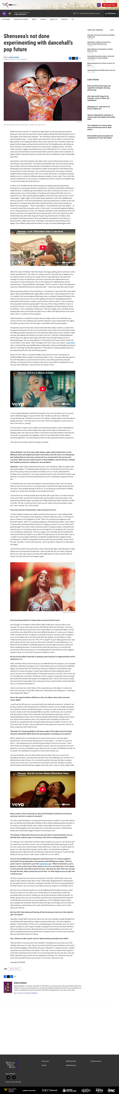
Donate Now (110, 5)
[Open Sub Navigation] (11, 19)
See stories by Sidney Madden (25, 993)
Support (64, 19)
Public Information (96, 1061)
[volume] (9, 13)
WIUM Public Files (71, 1061)
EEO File (44, 1065)
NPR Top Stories (14, 969)
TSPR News (6, 19)
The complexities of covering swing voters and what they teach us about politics (99, 127)
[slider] (12, 13)
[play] (4, 13)
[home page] (17, 1065)
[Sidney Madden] (8, 987)
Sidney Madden (14, 57)
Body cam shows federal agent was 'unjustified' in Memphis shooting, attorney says (99, 88)
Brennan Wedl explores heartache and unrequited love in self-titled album (100, 137)
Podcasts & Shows (21, 19)
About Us (53, 19)
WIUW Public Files (71, 1065)
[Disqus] (59, 1029)
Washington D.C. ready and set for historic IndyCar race (98, 108)
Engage (43, 19)
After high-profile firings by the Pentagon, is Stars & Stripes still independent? (98, 98)
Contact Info (45, 1061)
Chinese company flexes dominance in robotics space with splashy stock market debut (101, 117)
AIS (73, 19)
